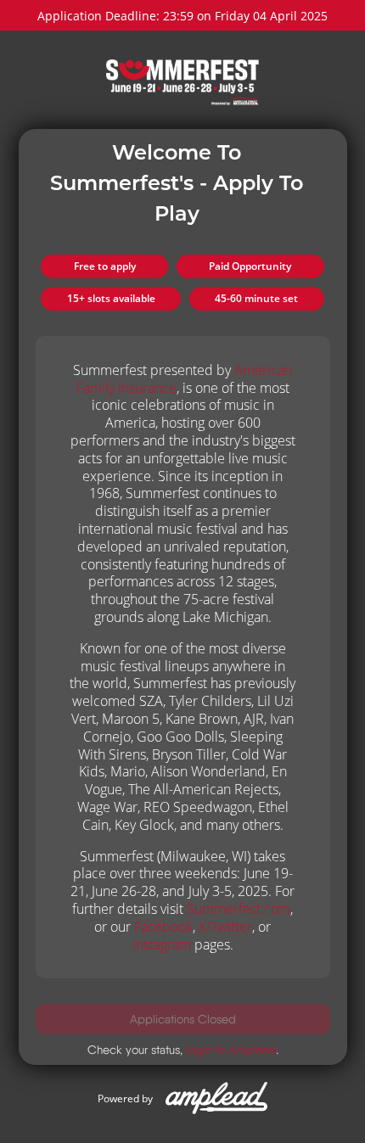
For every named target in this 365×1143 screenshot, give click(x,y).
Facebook (163, 926)
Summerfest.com (238, 908)
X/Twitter (225, 926)
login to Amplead (231, 1049)
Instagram (161, 944)
